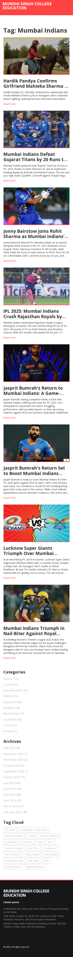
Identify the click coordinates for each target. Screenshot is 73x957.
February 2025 (15, 812)
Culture (10, 725)
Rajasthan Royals (35, 866)
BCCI (50, 842)
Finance (10, 731)
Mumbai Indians (14, 835)
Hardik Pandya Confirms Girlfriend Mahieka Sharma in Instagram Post (36, 83)
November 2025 (15, 760)
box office (33, 848)
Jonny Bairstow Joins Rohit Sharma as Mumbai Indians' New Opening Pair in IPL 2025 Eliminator (35, 234)
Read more (9, 103)
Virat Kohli (10, 842)
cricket (31, 835)
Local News (12, 719)
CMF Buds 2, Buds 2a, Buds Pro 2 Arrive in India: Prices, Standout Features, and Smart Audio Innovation (34, 917)
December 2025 (15, 754)
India (40, 842)
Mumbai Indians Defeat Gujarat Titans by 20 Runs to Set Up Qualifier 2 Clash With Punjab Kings (35, 157)
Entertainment (15, 690)
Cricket (10, 685)
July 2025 (11, 783)
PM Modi (33, 860)
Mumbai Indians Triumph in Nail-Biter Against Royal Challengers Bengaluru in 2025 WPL (34, 631)
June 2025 (12, 789)
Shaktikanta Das (14, 860)
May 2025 (12, 795)
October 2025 (13, 765)
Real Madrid (51, 854)
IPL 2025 (10, 829)
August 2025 (14, 777)
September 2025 (15, 771)
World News (13, 713)
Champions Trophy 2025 (33, 829)
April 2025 (12, 800)
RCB (46, 860)
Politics (10, 696)
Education (12, 702)
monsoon (27, 842)
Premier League (14, 848)
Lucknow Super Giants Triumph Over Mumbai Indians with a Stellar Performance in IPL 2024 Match (30, 551)
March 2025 (13, 806)
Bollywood (50, 848)
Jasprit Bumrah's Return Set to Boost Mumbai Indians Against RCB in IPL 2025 (34, 470)
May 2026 (11, 748)
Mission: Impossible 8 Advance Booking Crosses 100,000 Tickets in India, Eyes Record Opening (34, 925)
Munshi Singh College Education (27, 5)
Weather (11, 708)
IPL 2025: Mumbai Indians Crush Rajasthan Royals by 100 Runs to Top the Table (32, 314)
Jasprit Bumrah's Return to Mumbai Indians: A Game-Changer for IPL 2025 (33, 390)
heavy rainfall (32, 854)
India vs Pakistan (49, 835)
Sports (11, 679)
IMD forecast (12, 854)
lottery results (12, 866)
